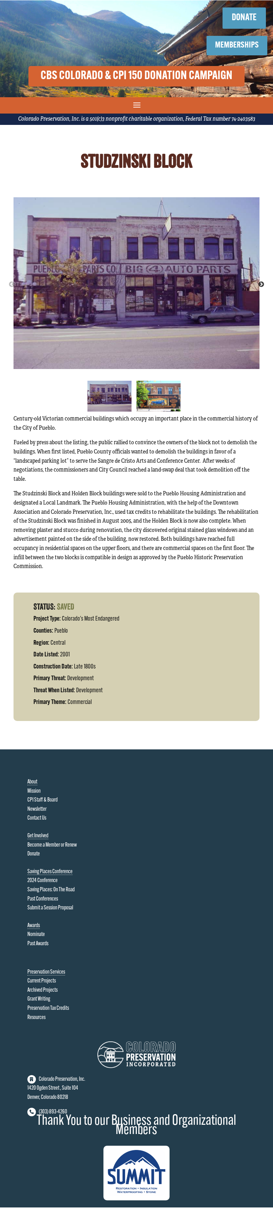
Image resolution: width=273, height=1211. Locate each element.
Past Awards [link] (37, 944)
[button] (136, 104)
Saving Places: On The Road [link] (51, 890)
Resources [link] (36, 1017)
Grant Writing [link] (38, 999)
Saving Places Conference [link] (50, 872)
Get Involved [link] (37, 836)
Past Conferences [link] (42, 899)
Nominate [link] (36, 934)
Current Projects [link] (41, 981)
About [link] (32, 782)
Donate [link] (33, 854)
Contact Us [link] (36, 818)
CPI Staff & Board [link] (42, 800)
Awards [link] (33, 926)
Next (261, 284)
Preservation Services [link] (46, 972)
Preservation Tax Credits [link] (48, 1008)
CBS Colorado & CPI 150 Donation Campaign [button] (136, 76)
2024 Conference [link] (42, 881)
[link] (136, 1066)
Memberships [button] (237, 45)
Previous (11, 284)
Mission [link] (34, 791)
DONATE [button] (244, 18)
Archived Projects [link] (42, 990)
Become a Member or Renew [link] (52, 845)
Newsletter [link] (37, 809)
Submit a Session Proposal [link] (50, 908)
